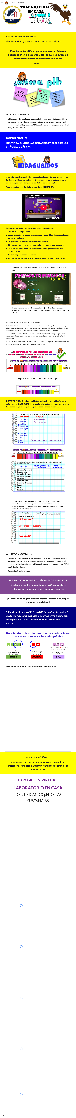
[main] (38, 39)
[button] (2, 2)
